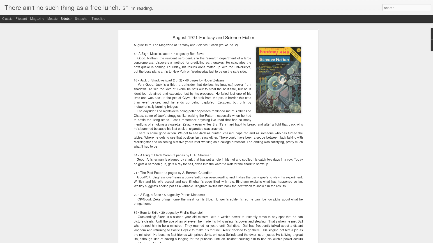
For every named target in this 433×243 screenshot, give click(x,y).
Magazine (37, 18)
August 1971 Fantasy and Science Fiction (214, 37)
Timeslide (98, 18)
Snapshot (81, 18)
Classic (7, 18)
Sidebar (66, 18)
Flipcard (21, 18)
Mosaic (52, 18)
